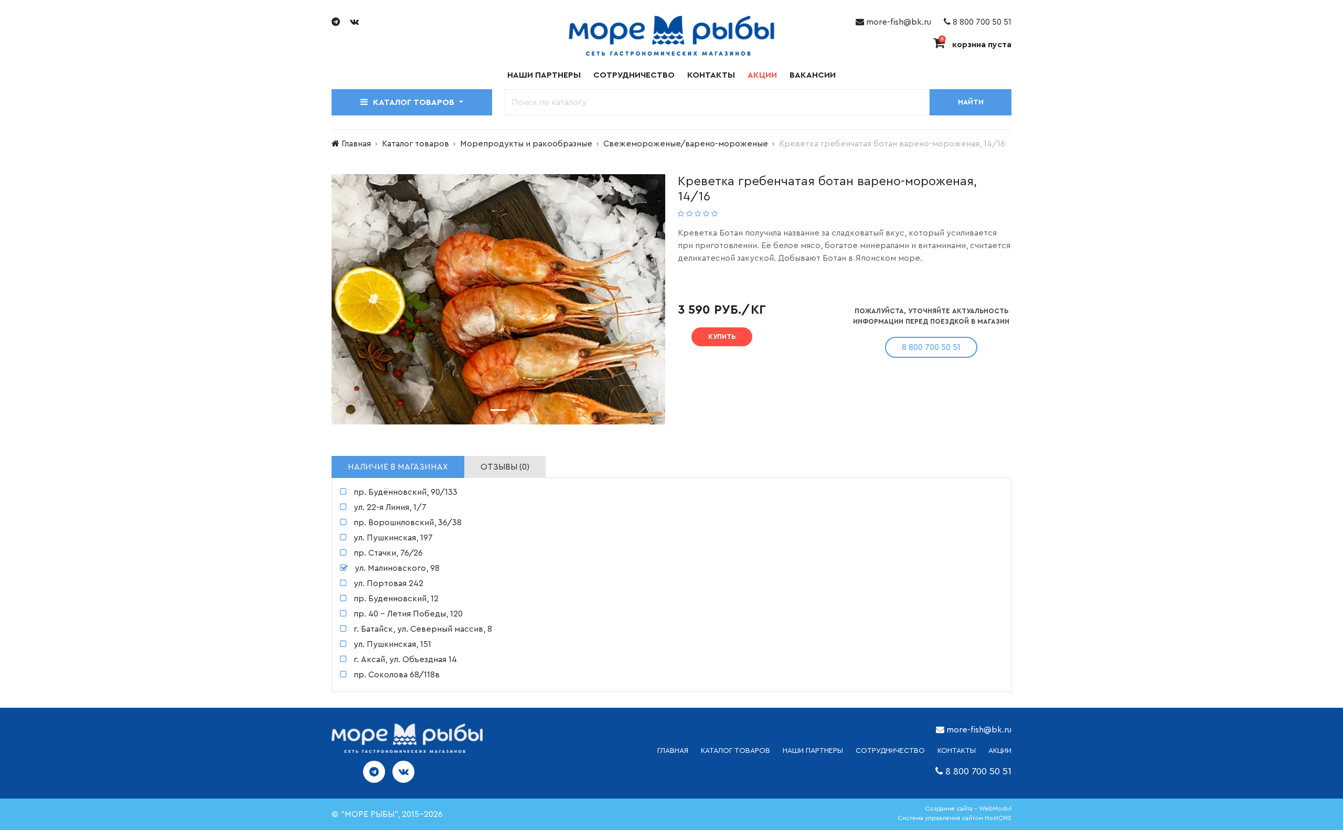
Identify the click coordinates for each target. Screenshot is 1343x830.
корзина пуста (976, 44)
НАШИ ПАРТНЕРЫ (813, 750)
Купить (722, 336)
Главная (356, 144)
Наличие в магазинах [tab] (398, 467)
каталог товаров (735, 750)
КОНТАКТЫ (956, 750)
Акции (762, 75)
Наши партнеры (544, 75)
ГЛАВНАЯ (672, 750)
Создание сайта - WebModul (968, 808)
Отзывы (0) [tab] (505, 467)
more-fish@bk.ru (897, 22)
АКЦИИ (999, 750)
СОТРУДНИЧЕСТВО (890, 750)
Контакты (711, 75)
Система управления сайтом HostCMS (954, 818)
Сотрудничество (634, 75)
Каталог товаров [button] (414, 102)
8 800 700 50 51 (981, 22)
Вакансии (813, 75)
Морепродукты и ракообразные (526, 144)
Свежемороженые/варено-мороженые (685, 144)
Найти (971, 102)
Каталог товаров (415, 144)
